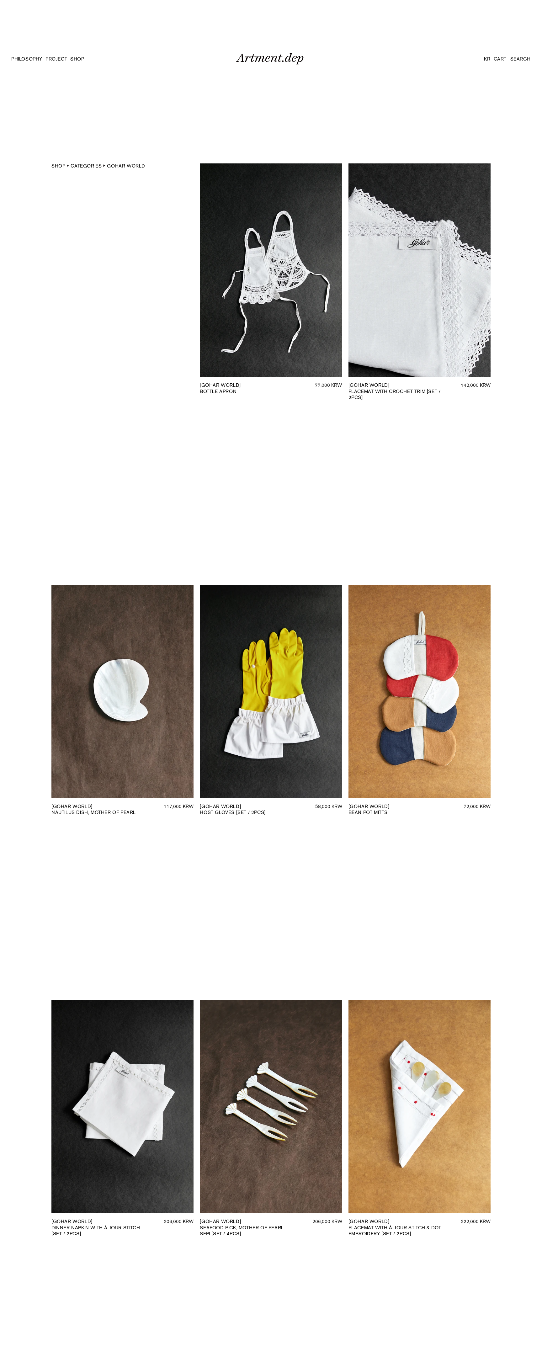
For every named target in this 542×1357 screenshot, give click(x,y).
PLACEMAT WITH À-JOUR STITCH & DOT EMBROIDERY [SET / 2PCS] (394, 1227)
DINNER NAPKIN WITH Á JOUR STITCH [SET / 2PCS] (95, 1227)
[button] (81, 59)
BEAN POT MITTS (369, 809)
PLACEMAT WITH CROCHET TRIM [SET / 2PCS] (394, 391)
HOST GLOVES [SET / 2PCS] (232, 809)
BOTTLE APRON (220, 388)
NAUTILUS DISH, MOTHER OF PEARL (93, 809)
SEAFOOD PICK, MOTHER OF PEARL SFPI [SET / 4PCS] (242, 1227)
